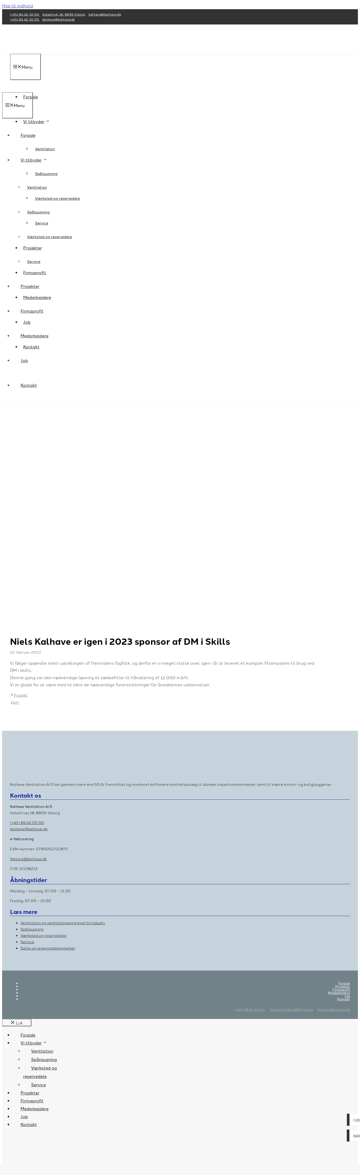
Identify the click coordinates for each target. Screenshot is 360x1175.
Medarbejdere (34, 335)
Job (24, 360)
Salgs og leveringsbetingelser (48, 948)
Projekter (30, 286)
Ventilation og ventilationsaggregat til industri (63, 922)
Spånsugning (46, 173)
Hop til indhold (17, 5)
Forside (28, 135)
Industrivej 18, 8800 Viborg (64, 14)
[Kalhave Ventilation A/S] (56, 88)
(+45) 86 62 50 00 (25, 14)
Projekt (20, 695)
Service (33, 261)
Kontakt (29, 385)
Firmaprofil (32, 311)
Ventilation (45, 148)
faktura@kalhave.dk (28, 858)
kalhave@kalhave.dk (105, 14)
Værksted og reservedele (57, 198)
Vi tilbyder (33, 121)
